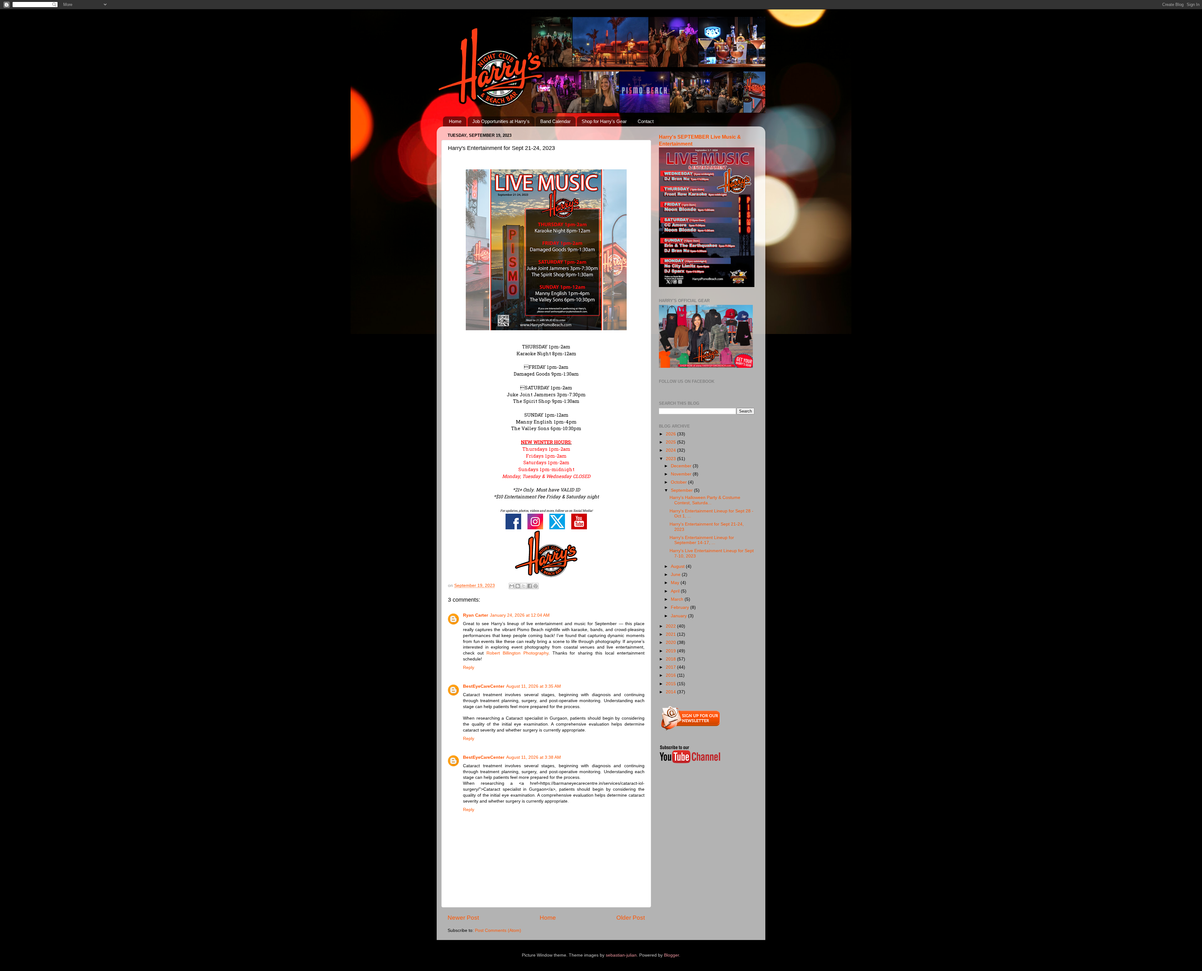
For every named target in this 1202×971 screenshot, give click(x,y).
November (682, 474)
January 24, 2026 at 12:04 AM (520, 615)
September (682, 490)
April (676, 591)
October (679, 482)
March (678, 599)
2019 (671, 651)
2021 (671, 634)
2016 (671, 675)
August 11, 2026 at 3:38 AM (533, 757)
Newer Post (463, 917)
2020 (671, 642)
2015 (671, 683)
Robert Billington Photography (517, 653)
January (679, 616)
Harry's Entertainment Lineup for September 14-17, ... (702, 540)
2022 (671, 626)
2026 (671, 434)
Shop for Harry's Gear (604, 121)
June (676, 574)
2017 (671, 667)
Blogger (671, 955)
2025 (671, 442)
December (682, 466)
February (680, 607)
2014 (671, 692)
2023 (671, 458)
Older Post (630, 917)
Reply (468, 667)
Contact (646, 121)
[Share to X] (524, 586)
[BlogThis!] (518, 586)
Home (455, 121)
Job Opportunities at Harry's (501, 121)
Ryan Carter (475, 615)
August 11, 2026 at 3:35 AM (533, 686)
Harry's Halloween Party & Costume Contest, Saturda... (705, 500)
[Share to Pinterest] (535, 586)
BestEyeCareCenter (483, 686)
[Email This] (512, 586)
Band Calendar (555, 121)
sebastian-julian (621, 955)
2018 (671, 659)
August (678, 566)
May (676, 582)
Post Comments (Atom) (498, 930)
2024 (671, 450)
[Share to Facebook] (530, 586)
